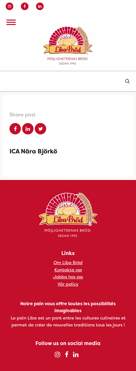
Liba (68, 46)
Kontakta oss (68, 270)
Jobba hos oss (68, 277)
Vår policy (68, 284)
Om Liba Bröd (68, 262)
